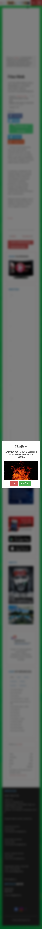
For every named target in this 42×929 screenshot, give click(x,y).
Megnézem (24, 483)
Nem (14, 483)
